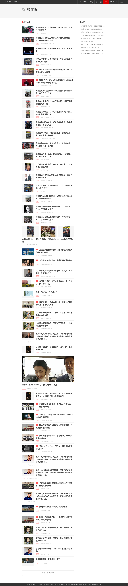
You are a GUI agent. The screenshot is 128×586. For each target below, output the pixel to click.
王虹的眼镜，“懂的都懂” (87, 41)
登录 (106, 2)
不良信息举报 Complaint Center (83, 584)
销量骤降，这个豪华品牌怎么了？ (90, 47)
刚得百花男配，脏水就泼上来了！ (49, 559)
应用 (10, 2)
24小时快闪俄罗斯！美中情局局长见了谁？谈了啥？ (93, 53)
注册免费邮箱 (113, 2)
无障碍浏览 (16, 2)
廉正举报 (94, 584)
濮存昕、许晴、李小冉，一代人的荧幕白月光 (39, 385)
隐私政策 (73, 584)
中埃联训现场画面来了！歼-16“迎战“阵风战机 (93, 35)
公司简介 (52, 584)
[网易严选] (91, 2)
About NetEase (45, 584)
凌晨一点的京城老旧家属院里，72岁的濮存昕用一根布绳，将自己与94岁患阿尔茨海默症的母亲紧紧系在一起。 (54, 336)
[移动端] (79, 2)
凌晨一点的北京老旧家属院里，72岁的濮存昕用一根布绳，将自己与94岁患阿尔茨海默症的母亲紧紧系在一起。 (54, 459)
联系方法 (57, 584)
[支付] (96, 2)
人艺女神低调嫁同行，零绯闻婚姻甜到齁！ (55, 260)
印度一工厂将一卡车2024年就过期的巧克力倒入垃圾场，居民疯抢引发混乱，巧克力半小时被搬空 (93, 44)
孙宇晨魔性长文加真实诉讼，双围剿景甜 (92, 50)
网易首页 (5, 2)
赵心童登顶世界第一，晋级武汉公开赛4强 (92, 32)
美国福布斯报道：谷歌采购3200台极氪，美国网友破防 (93, 29)
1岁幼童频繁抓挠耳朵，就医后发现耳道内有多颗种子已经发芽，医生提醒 (93, 26)
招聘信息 (63, 584)
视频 (37, 75)
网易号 (37, 33)
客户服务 (68, 584)
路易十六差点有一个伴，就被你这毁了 (54, 507)
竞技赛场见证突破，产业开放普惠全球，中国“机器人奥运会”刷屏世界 (93, 38)
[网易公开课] (85, 2)
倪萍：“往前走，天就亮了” (46, 292)
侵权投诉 (99, 584)
